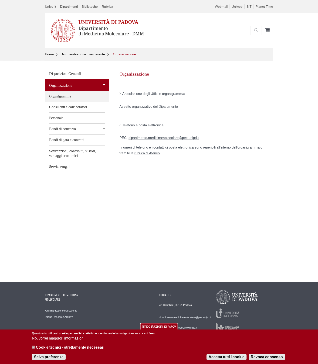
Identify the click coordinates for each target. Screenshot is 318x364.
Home (49, 54)
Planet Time (264, 6)
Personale (56, 118)
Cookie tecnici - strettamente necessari (70, 347)
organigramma (248, 147)
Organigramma (60, 96)
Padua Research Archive (59, 316)
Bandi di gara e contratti (66, 140)
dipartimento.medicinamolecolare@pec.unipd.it (164, 138)
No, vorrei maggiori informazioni (58, 338)
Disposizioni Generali (65, 74)
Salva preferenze (49, 357)
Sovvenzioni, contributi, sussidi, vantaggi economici (72, 153)
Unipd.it (50, 6)
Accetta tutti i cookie (226, 357)
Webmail (221, 6)
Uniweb (237, 6)
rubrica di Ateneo (147, 153)
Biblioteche (90, 6)
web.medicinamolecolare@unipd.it (178, 327)
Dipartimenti (69, 6)
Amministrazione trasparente (61, 310)
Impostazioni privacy (159, 326)
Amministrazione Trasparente (83, 54)
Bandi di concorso (62, 129)
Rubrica (107, 6)
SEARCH (265, 36)
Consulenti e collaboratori (68, 107)
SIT (249, 6)
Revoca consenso (267, 357)
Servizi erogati (59, 167)
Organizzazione (124, 54)
